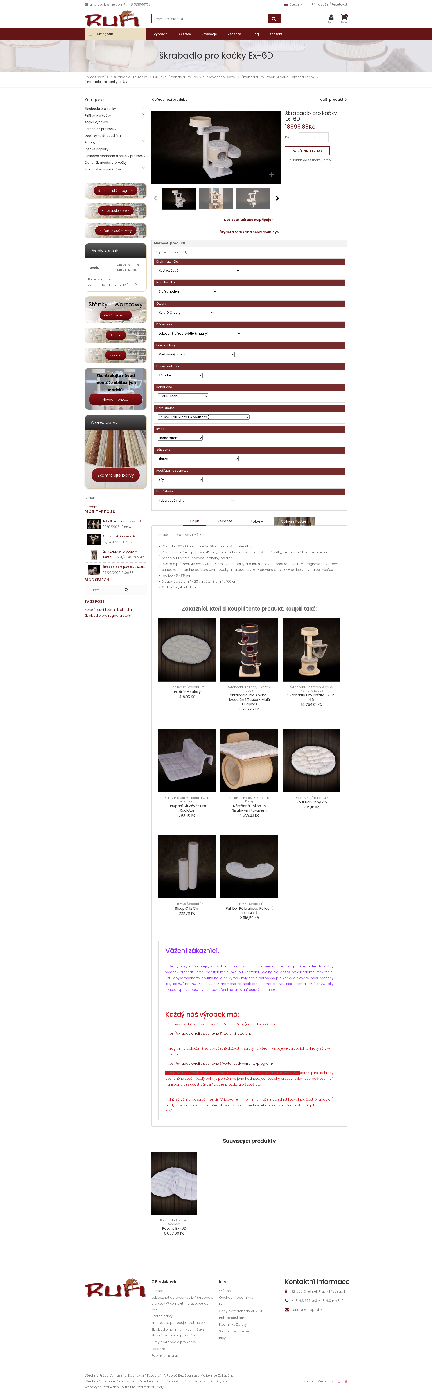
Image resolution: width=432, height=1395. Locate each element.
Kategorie (105, 34)
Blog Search (97, 579)
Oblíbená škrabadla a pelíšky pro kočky (115, 156)
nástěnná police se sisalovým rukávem (249, 808)
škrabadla (124, 609)
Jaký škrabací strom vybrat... (123, 521)
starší (127, 615)
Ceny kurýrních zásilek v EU (240, 1311)
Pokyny (256, 521)
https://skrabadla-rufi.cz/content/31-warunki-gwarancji (209, 1033)
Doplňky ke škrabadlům (187, 687)
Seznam (91, 507)
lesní (100, 609)
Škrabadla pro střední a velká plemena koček (311, 688)
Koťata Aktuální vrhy (116, 230)
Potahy (90, 142)
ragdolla (115, 615)
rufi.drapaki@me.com (106, 4)
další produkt (331, 99)
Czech (294, 4)
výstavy (116, 355)
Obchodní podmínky (236, 1297)
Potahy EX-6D (174, 1228)
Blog (222, 1338)
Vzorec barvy (162, 1316)
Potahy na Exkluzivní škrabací (174, 1222)
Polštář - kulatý (187, 691)
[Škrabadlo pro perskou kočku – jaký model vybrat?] (94, 570)
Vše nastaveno (309, 151)
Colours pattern (295, 521)
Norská (90, 609)
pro (104, 615)
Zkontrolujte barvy (115, 475)
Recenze (224, 521)
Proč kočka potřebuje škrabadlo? (178, 1322)
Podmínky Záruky (233, 1324)
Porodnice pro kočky (100, 129)
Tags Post (95, 601)
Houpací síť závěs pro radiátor (187, 808)
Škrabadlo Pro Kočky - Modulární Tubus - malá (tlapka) (249, 700)
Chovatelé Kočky (115, 210)
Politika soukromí (233, 1318)
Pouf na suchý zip (311, 802)
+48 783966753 (139, 4)
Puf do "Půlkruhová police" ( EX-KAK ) (249, 911)
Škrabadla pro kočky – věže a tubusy (249, 688)
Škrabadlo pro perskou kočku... (124, 567)
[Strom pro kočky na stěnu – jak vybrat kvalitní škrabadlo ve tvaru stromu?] (94, 539)
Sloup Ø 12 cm (187, 908)
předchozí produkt (170, 99)
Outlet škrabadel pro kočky (106, 162)
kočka (110, 609)
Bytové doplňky (96, 149)
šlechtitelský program (115, 190)
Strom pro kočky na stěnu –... (122, 536)
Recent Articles (100, 511)
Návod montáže (116, 399)
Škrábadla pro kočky (100, 108)
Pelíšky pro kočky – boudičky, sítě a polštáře (187, 799)
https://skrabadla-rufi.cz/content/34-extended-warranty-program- (219, 1063)
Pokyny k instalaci (165, 1355)
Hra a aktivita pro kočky (103, 169)
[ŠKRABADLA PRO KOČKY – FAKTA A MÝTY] (94, 555)
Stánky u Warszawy (234, 1331)
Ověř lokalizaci (115, 315)
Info (222, 1304)
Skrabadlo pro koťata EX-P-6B (311, 697)
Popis (194, 521)
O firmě (225, 1291)
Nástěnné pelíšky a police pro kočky (249, 799)
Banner (116, 335)
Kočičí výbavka (96, 122)
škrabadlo (93, 615)
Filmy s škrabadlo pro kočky (173, 1342)
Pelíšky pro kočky (98, 115)
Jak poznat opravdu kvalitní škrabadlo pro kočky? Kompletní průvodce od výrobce (182, 1303)
